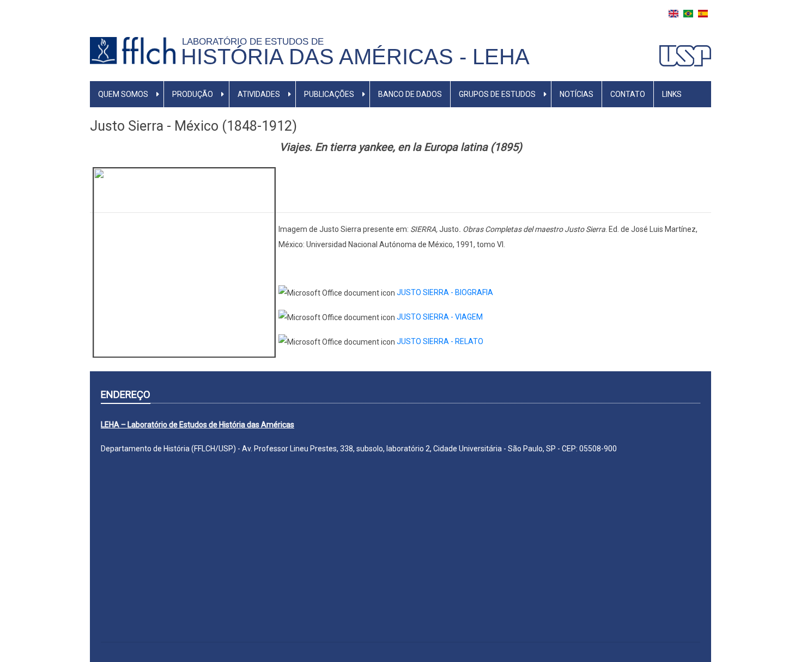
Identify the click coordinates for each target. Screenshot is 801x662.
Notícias (576, 94)
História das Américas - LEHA (355, 57)
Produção (192, 94)
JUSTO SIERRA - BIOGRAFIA (445, 292)
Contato (627, 94)
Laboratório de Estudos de (255, 41)
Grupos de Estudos (497, 94)
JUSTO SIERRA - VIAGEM (440, 316)
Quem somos (123, 94)
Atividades (259, 94)
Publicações (329, 94)
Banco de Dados (410, 94)
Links (672, 94)
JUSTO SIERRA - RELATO (440, 341)
